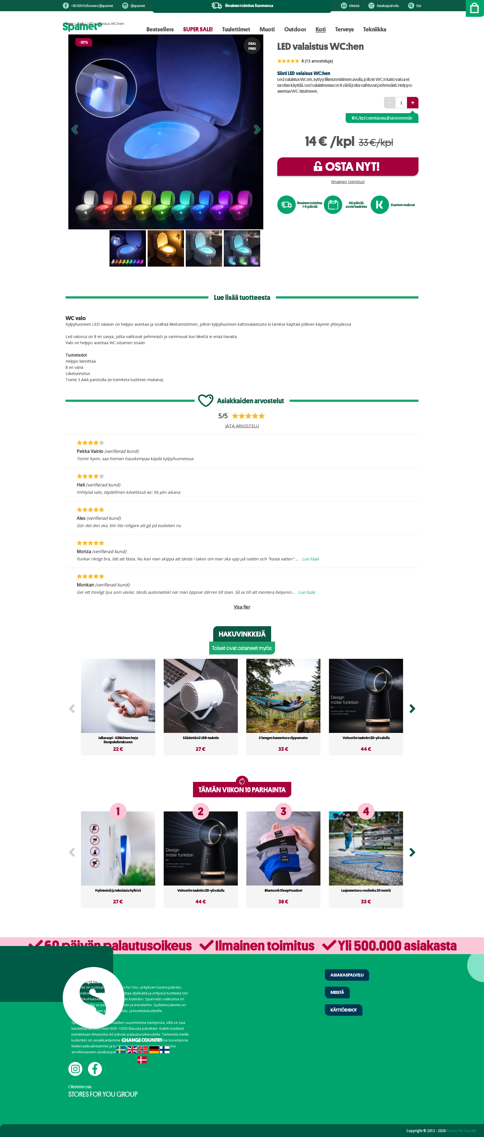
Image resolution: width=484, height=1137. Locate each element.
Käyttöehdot (344, 1010)
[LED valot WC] (165, 131)
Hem (69, 23)
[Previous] (74, 132)
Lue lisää (310, 558)
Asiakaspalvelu (388, 5)
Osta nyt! (352, 166)
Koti (80, 23)
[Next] (257, 132)
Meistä (354, 5)
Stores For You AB (461, 1130)
